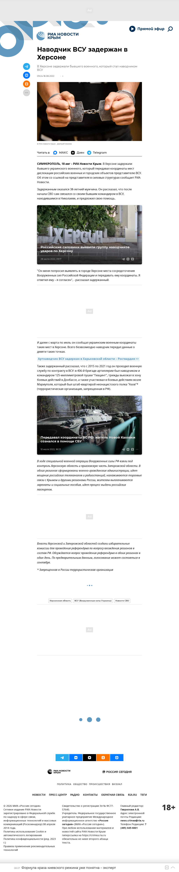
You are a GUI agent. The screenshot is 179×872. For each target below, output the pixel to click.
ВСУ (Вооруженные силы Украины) (93, 600)
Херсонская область (60, 600)
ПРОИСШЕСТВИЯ (99, 784)
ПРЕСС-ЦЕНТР (58, 795)
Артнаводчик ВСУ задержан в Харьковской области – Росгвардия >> (88, 359)
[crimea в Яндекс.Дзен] (89, 757)
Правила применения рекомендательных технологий (29, 848)
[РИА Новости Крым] (57, 36)
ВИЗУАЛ (117, 784)
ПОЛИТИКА (64, 784)
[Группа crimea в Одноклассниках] (103, 757)
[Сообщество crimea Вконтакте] (76, 757)
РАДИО (75, 795)
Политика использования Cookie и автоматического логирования (24, 834)
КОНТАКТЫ (90, 795)
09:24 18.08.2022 (45, 76)
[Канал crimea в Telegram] (62, 757)
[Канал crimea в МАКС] (116, 757)
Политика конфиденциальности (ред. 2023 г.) (29, 841)
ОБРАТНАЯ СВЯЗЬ (112, 795)
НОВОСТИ (38, 795)
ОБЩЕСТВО (80, 784)
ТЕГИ (143, 795)
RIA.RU (132, 795)
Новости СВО (122, 600)
